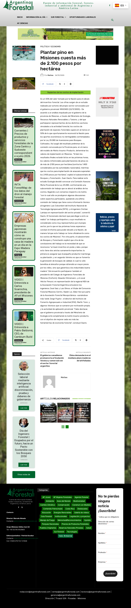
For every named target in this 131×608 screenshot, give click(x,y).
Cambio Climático (82, 391)
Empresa (102, 562)
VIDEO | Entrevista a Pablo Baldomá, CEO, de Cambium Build (23, 330)
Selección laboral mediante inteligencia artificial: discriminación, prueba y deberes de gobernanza (24, 386)
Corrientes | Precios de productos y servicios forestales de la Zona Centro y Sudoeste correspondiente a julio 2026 (23, 143)
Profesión (102, 552)
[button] (112, 20)
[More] (70, 84)
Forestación (19, 201)
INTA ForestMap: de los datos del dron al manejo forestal (23, 191)
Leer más (23, 408)
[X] (22, 507)
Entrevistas (18, 299)
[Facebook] (109, 5)
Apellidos (102, 543)
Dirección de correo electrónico (106, 523)
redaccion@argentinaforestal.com (26, 538)
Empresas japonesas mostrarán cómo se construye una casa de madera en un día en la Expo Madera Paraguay (23, 238)
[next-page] (67, 426)
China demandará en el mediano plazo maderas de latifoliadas (79, 358)
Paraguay (18, 255)
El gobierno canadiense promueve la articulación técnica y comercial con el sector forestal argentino (52, 360)
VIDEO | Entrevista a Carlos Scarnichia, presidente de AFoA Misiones (23, 287)
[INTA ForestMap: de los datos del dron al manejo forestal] (23, 176)
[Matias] (42, 75)
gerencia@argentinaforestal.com (25, 521)
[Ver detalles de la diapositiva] (65, 34)
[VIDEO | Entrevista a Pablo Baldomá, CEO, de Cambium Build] (23, 316)
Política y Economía (50, 47)
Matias (50, 75)
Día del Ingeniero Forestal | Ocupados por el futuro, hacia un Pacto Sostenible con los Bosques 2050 (23, 443)
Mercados (18, 159)
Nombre (102, 533)
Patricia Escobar (20, 162)
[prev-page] (63, 426)
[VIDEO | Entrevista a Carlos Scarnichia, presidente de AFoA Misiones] (23, 272)
